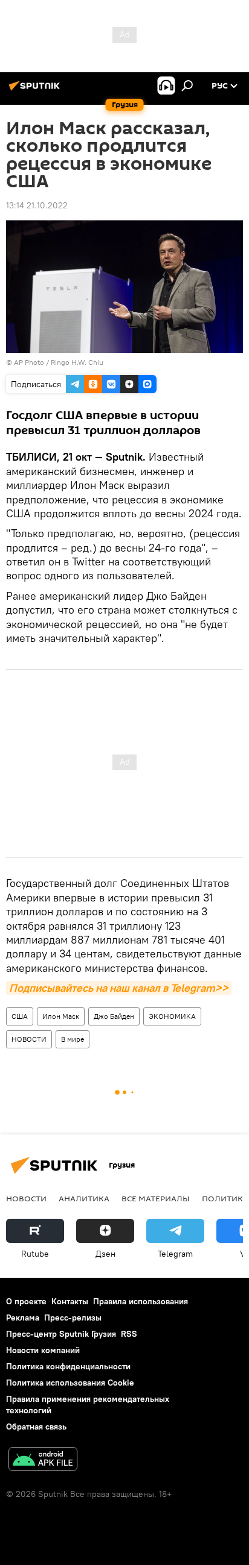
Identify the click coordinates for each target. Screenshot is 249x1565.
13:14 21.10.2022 (37, 205)
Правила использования (140, 1301)
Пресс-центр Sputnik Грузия (61, 1333)
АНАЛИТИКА (84, 1198)
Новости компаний (43, 1350)
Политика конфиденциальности (68, 1366)
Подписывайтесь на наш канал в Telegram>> (118, 988)
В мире (72, 1039)
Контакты (69, 1301)
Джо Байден (114, 1016)
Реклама (22, 1317)
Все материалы (155, 1198)
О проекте (26, 1301)
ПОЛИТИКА (225, 1198)
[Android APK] (43, 1460)
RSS (129, 1333)
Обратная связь (36, 1426)
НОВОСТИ (29, 1039)
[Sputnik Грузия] (36, 90)
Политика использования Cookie (70, 1382)
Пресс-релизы (73, 1317)
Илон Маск (60, 1016)
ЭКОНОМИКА (172, 1016)
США (19, 1016)
